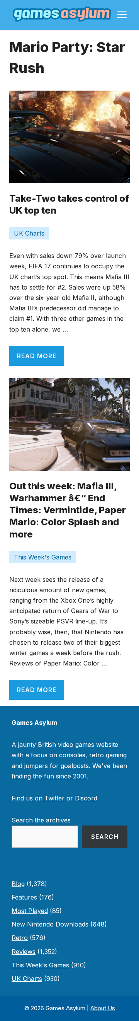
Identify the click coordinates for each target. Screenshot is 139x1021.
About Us (102, 1008)
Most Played (30, 911)
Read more (36, 356)
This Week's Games (42, 557)
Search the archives (41, 820)
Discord (86, 798)
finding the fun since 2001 (49, 776)
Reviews (24, 951)
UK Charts (29, 233)
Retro (20, 938)
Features (24, 897)
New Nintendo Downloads (50, 924)
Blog (18, 884)
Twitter (54, 798)
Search (105, 837)
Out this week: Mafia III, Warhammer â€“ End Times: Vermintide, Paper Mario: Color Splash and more (67, 510)
